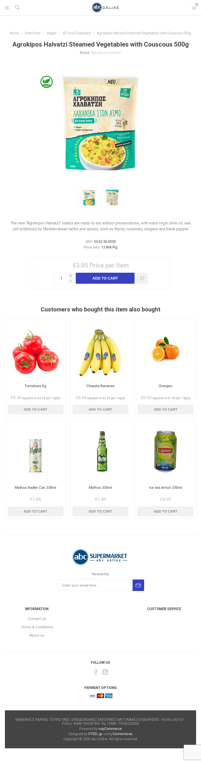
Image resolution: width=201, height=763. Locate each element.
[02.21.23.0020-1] (35, 451)
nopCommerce (110, 729)
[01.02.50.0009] (165, 349)
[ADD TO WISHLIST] (142, 278)
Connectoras (122, 734)
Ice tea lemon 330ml (165, 487)
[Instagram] (105, 672)
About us (36, 635)
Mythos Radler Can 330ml (35, 487)
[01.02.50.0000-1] (35, 349)
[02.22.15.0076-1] (165, 451)
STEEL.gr (95, 734)
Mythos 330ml (100, 487)
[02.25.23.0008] (100, 451)
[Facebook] (96, 672)
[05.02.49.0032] (100, 349)
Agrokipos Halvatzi (106, 52)
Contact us (37, 618)
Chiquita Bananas (100, 386)
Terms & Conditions (37, 627)
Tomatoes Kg (35, 386)
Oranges (165, 386)
